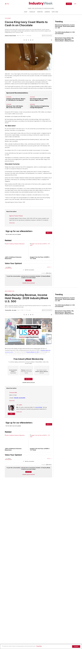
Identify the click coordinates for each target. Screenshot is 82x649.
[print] (51, 40)
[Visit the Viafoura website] (49, 273)
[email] (32, 40)
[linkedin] (26, 40)
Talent (25, 11)
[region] (28, 270)
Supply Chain (55, 11)
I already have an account (28, 282)
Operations (40, 11)
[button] (6, 4)
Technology (32, 11)
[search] (8, 4)
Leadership (47, 11)
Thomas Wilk (8, 310)
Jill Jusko (14, 310)
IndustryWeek (38, 407)
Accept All (76, 646)
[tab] (8, 267)
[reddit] (30, 40)
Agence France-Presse (10, 35)
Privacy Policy (39, 646)
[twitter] (28, 40)
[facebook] (24, 40)
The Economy (8, 18)
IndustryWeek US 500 (9, 291)
